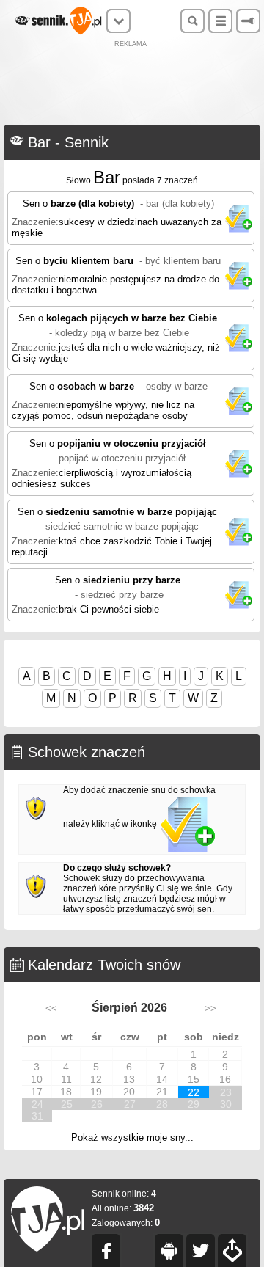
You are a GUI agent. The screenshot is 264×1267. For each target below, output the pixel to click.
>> (210, 1008)
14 (162, 1079)
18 (66, 1092)
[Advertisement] (132, 84)
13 (129, 1079)
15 (193, 1079)
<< (51, 1008)
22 (193, 1092)
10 (37, 1079)
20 (129, 1092)
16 (225, 1079)
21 (162, 1092)
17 (37, 1092)
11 (66, 1079)
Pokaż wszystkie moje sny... (132, 1137)
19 (96, 1092)
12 (96, 1079)
